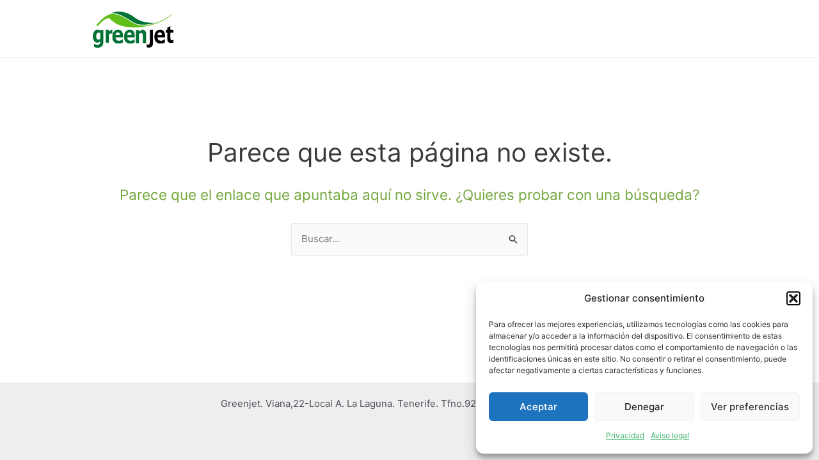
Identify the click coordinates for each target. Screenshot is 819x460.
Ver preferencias (750, 407)
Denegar (644, 407)
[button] (793, 298)
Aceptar (538, 407)
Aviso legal (670, 435)
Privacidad (625, 435)
